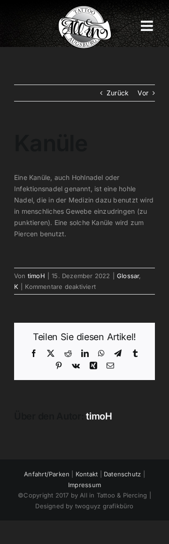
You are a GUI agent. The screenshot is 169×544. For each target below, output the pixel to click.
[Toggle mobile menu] (148, 26)
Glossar (128, 276)
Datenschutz (122, 474)
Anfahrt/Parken (46, 474)
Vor (143, 93)
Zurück (118, 93)
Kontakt (87, 474)
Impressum (84, 485)
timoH (36, 276)
